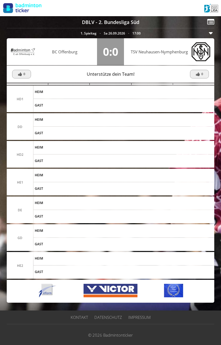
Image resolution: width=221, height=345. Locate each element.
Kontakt (79, 317)
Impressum (139, 317)
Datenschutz (108, 317)
